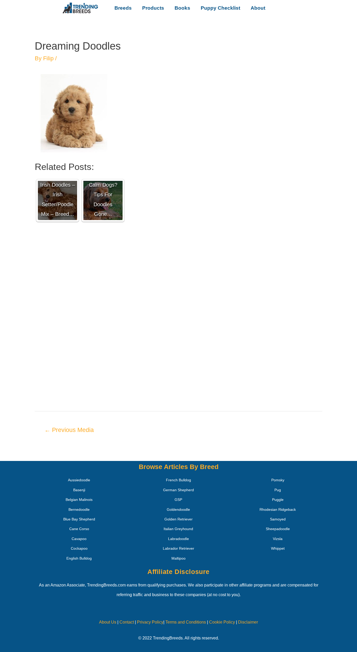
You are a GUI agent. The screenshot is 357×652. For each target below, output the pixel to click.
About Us (107, 622)
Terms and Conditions (185, 622)
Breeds (123, 8)
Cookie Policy (222, 622)
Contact (126, 622)
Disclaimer (248, 622)
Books (182, 8)
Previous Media (69, 429)
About (258, 8)
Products (153, 8)
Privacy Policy (150, 622)
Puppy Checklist (220, 8)
